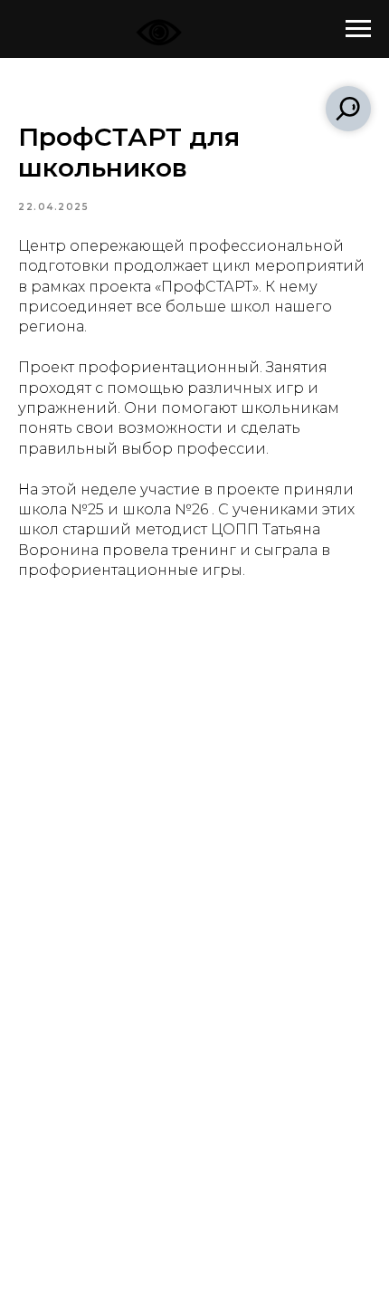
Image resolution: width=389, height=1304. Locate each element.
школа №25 (61, 509)
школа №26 (165, 509)
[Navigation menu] (358, 29)
